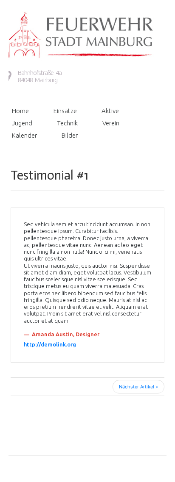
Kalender (24, 135)
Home (20, 110)
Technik (67, 123)
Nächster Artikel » (138, 387)
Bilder (70, 135)
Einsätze (65, 110)
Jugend (22, 123)
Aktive (110, 110)
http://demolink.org (50, 344)
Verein (110, 123)
